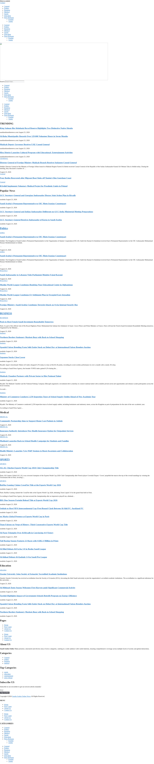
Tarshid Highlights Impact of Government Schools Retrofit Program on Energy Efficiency (38, 596)
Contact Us (8, 631)
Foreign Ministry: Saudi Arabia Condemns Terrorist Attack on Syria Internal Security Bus (39, 305)
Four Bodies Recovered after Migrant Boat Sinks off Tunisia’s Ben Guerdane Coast (35, 178)
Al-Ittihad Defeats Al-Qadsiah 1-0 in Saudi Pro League (23, 557)
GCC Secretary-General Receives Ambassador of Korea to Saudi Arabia (31, 220)
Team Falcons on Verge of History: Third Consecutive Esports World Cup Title (34, 524)
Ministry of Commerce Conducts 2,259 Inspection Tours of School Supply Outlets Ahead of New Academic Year (48, 397)
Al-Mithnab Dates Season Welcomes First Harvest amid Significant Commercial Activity (37, 588)
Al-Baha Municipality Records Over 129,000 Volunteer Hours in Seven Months (34, 136)
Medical (7, 12)
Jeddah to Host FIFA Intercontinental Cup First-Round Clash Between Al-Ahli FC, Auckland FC (41, 508)
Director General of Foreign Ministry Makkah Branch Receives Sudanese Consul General (38, 162)
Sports (6, 14)
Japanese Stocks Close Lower (12, 357)
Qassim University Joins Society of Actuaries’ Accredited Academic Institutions (33, 574)
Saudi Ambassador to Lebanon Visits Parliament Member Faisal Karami (31, 275)
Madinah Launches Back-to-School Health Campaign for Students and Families (34, 441)
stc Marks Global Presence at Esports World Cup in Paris (24, 516)
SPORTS (5, 459)
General (6, 6)
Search (2, 81)
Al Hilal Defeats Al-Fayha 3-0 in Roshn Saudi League (23, 549)
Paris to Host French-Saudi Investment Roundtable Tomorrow (27, 322)
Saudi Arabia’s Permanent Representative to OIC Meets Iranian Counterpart (33, 203)
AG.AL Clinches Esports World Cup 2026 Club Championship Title (29, 468)
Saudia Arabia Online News (21, 696)
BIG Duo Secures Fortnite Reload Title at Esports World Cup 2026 (28, 500)
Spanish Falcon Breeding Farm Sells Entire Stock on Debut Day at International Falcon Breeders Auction (45, 347)
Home (6, 625)
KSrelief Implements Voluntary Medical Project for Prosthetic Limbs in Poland (33, 186)
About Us (7, 629)
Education (7, 16)
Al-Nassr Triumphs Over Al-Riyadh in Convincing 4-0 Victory (26, 533)
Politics (6, 8)
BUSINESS (6, 313)
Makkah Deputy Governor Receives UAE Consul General (25, 144)
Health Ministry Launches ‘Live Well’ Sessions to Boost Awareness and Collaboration (36, 451)
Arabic (10, 21)
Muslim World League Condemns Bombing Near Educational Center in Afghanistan (36, 285)
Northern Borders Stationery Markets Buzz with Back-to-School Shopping (32, 337)
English (10, 19)
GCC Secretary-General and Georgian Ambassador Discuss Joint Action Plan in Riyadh (38, 195)
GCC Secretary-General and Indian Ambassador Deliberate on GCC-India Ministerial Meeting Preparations (46, 212)
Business (7, 10)
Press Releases (9, 18)
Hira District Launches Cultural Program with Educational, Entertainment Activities (36, 152)
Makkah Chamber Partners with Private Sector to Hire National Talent (30, 376)
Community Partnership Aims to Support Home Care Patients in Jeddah (31, 421)
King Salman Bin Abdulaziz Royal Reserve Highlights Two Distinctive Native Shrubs (36, 128)
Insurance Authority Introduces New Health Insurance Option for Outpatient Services (36, 431)
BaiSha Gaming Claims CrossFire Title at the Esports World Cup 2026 (30, 485)
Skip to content (5, 1)
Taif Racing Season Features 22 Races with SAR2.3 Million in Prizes (29, 541)
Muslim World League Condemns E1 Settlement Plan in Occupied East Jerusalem (35, 295)
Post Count (8, 627)
